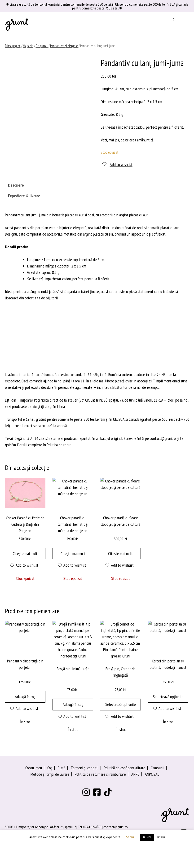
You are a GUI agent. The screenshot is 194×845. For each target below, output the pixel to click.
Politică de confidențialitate (124, 768)
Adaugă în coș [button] (25, 696)
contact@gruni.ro (163, 438)
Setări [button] (130, 837)
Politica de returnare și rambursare (100, 774)
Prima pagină (13, 46)
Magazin (28, 46)
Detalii (160, 837)
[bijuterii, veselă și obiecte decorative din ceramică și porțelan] (17, 24)
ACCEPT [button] (147, 837)
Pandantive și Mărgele (64, 46)
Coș (49, 768)
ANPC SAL (152, 774)
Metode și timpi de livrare (50, 774)
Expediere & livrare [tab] (24, 195)
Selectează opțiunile (120, 704)
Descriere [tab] (16, 185)
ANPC (135, 774)
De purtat (42, 46)
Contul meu (33, 768)
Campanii (157, 768)
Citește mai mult (25, 553)
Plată (61, 768)
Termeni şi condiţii (84, 768)
